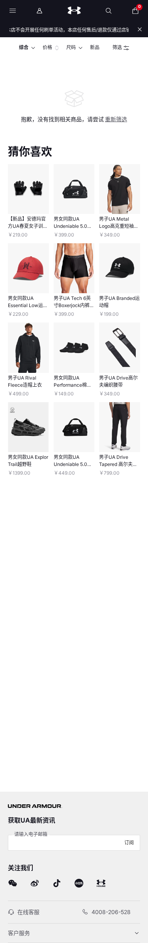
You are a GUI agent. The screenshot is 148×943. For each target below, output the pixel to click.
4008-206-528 (111, 912)
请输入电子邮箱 (30, 834)
